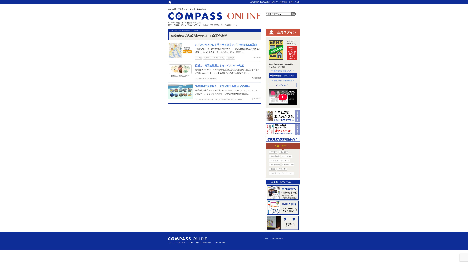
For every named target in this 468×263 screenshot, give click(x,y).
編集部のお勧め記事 (269, 2)
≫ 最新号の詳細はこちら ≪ (282, 71)
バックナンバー (282, 85)
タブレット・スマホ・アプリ (214, 58)
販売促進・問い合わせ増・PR (207, 99)
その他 (199, 58)
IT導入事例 (181, 243)
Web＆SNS (282, 169)
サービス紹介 (194, 243)
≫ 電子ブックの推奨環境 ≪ (282, 81)
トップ (170, 243)
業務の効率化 (275, 156)
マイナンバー (201, 79)
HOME (171, 30)
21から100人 (287, 156)
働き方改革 (284, 152)
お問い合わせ (294, 2)
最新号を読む (282, 76)
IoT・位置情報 (275, 165)
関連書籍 (283, 2)
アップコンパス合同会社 (273, 239)
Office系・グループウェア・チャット (282, 173)
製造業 (273, 169)
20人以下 (274, 152)
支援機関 (231, 58)
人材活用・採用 (288, 165)
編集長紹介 (255, 2)
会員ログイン (286, 32)
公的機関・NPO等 (227, 99)
